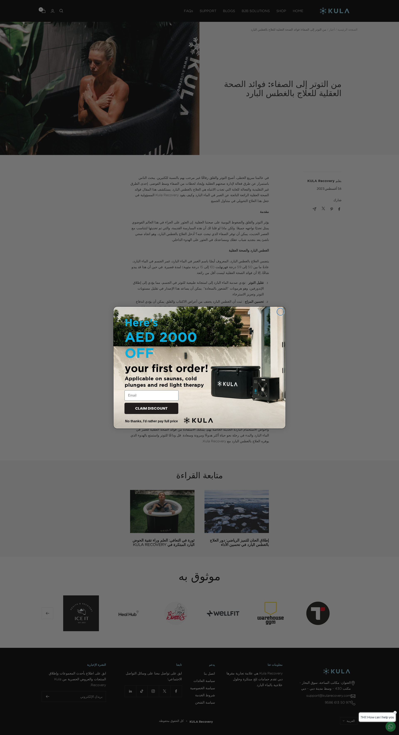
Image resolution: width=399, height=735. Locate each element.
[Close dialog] (280, 311)
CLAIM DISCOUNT (151, 408)
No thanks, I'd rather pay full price (151, 421)
